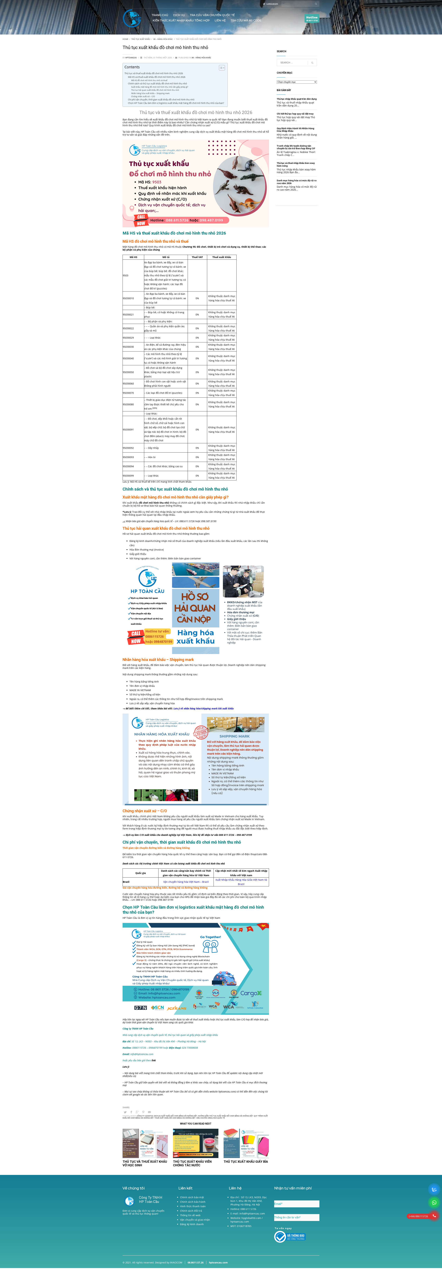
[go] (316, 4)
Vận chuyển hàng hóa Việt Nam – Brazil (186, 881)
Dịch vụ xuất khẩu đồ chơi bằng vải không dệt (175, 1116)
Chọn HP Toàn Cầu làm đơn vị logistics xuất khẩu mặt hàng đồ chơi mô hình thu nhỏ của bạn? (176, 103)
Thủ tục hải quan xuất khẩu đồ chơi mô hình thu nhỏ (155, 90)
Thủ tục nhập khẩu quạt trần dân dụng (297, 99)
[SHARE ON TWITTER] (125, 1112)
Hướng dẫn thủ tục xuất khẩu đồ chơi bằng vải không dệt (225, 1116)
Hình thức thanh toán (193, 1206)
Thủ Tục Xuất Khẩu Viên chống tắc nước (192, 1163)
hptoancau (131, 57)
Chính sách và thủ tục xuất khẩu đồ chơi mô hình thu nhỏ (157, 83)
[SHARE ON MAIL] (149, 1112)
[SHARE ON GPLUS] (137, 1112)
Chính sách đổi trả (191, 1210)
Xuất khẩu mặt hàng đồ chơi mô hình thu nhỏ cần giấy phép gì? (159, 87)
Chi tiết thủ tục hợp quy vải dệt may (295, 113)
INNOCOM (176, 1262)
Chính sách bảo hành (193, 1201)
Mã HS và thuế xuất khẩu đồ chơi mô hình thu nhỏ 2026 (156, 77)
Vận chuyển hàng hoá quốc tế (210, 1118)
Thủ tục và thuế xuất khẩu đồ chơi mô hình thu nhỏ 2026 (153, 73)
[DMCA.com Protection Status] (145, 1233)
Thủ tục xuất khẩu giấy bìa (246, 1161)
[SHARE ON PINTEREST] (143, 1112)
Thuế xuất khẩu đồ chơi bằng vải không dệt (175, 1118)
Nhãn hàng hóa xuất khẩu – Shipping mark (150, 93)
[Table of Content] (222, 68)
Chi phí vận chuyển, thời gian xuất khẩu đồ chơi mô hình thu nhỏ (161, 99)
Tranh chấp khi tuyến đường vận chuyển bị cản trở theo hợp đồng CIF (296, 147)
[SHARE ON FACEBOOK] (131, 1112)
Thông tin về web (190, 1215)
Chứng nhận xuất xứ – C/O (143, 96)
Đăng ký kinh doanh (192, 1224)
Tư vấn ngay (283, 1228)
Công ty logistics (145, 1116)
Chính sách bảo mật (192, 1197)
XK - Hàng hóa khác (201, 57)
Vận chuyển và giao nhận (195, 1219)
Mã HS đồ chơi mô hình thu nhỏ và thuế (149, 80)
